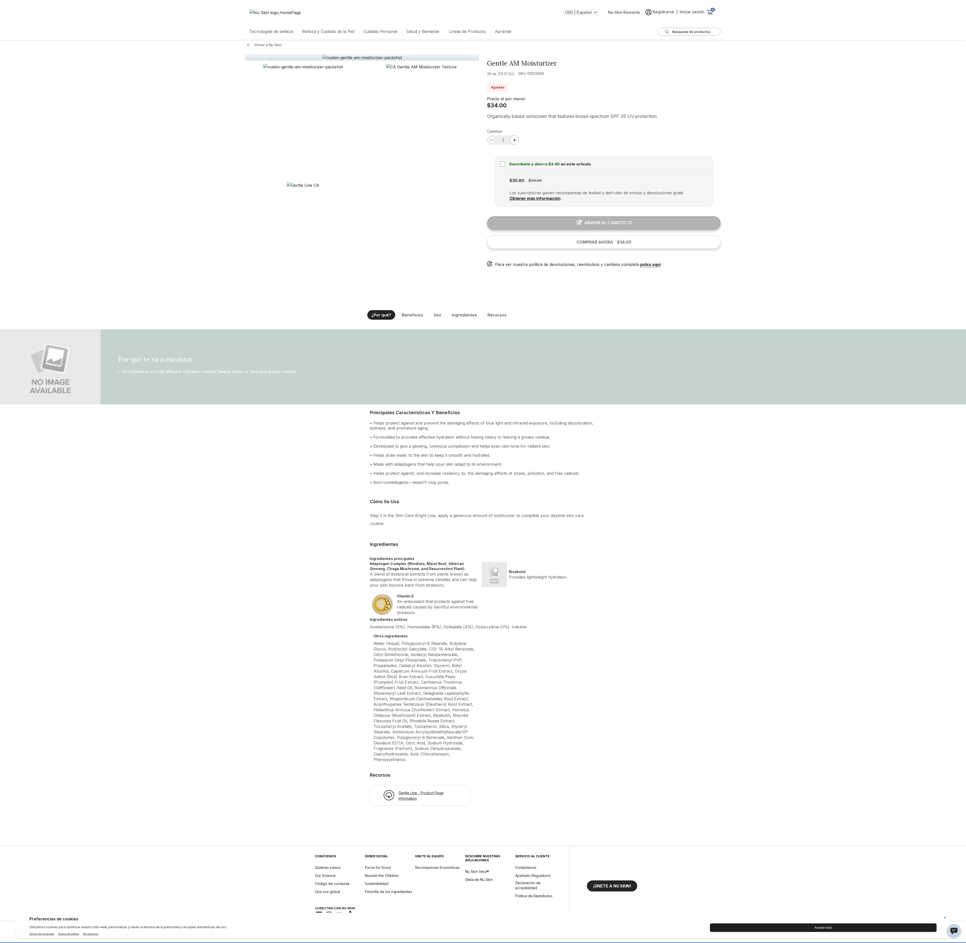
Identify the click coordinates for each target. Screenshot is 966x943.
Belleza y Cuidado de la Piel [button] (328, 31)
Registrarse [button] (663, 11)
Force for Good (378, 867)
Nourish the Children (382, 875)
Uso (437, 314)
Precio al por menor (506, 98)
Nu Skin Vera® (477, 871)
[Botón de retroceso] (250, 45)
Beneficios (412, 314)
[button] (303, 121)
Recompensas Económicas (437, 867)
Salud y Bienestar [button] (423, 31)
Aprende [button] (503, 31)
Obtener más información (534, 198)
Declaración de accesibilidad (528, 885)
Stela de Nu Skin (479, 879)
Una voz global (327, 891)
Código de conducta (332, 883)
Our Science (325, 875)
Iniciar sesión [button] (692, 11)
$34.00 (497, 105)
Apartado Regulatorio (533, 875)
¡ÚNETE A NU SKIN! (612, 885)
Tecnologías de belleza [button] (271, 31)
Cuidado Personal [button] (380, 31)
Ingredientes (464, 314)
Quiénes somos (328, 867)
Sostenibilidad (376, 883)
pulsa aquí (650, 264)
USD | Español (578, 12)
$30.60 (516, 180)
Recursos (497, 314)
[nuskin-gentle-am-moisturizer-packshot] (362, 58)
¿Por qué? (381, 314)
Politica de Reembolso (533, 896)
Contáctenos (525, 867)
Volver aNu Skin (267, 45)
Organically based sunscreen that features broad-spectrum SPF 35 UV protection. (573, 116)
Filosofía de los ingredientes (388, 891)
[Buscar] (667, 31)
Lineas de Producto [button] (467, 31)
